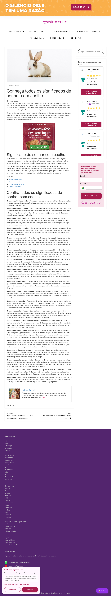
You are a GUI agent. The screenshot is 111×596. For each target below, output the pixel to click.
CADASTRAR (91, 196)
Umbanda (8, 515)
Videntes (8, 529)
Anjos (7, 441)
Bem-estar (76, 38)
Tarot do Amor (10, 542)
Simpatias (97, 31)
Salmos (7, 500)
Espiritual (8, 465)
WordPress (66, 593)
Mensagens (8, 479)
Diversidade (9, 458)
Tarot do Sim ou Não (12, 545)
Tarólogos (8, 524)
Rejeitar (12, 589)
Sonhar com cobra (15, 179)
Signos (7, 505)
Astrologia (36, 38)
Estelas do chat (10, 526)
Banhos (7, 450)
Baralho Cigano (10, 540)
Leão (6, 472)
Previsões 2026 (16, 31)
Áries (6, 443)
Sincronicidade (56, 38)
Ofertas (32, 31)
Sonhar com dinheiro (16, 184)
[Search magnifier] (101, 51)
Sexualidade (9, 503)
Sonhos (10, 405)
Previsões (8, 496)
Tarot (43, 31)
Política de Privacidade (11, 584)
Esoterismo (9, 460)
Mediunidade (9, 477)
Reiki (6, 498)
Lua (6, 474)
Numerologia (9, 486)
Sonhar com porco (15, 187)
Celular (83, 184)
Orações (8, 488)
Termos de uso (24, 584)
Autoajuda (8, 448)
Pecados (8, 493)
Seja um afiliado (10, 531)
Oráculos (8, 491)
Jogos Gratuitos (61, 31)
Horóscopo (9, 470)
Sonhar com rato (15, 182)
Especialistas (9, 462)
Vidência (81, 31)
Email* (82, 176)
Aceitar (30, 589)
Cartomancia (9, 455)
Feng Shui (8, 467)
